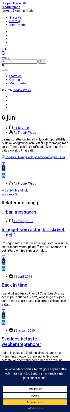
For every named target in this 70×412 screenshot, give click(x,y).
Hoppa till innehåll (14, 3)
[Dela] (35, 176)
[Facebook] (35, 164)
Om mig (14, 21)
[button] (35, 58)
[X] (35, 168)
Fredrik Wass (11, 7)
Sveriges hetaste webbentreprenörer (21, 341)
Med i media (17, 25)
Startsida (15, 17)
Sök (42, 61)
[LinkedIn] (35, 172)
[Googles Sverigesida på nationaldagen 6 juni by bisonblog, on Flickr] (33, 157)
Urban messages (19, 212)
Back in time (14, 285)
